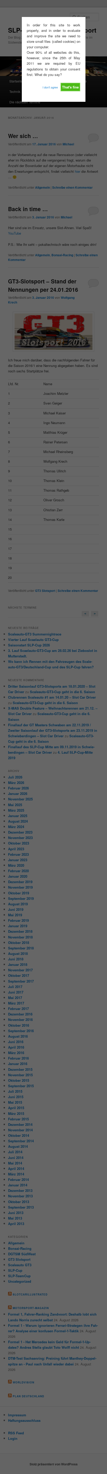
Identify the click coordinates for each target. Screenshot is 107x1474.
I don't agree (50, 87)
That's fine (70, 87)
